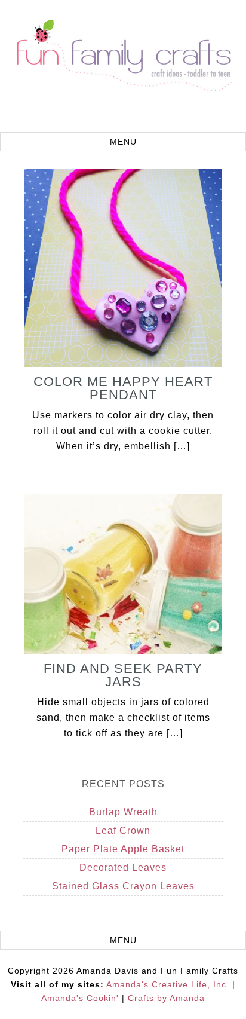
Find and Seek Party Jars (123, 675)
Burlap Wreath (123, 812)
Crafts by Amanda (166, 998)
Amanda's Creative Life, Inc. (167, 984)
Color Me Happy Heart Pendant (123, 388)
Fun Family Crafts (123, 67)
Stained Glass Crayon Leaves (123, 886)
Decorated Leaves (123, 867)
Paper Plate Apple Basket (122, 849)
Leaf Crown (123, 830)
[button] (123, 141)
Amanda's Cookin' (80, 998)
